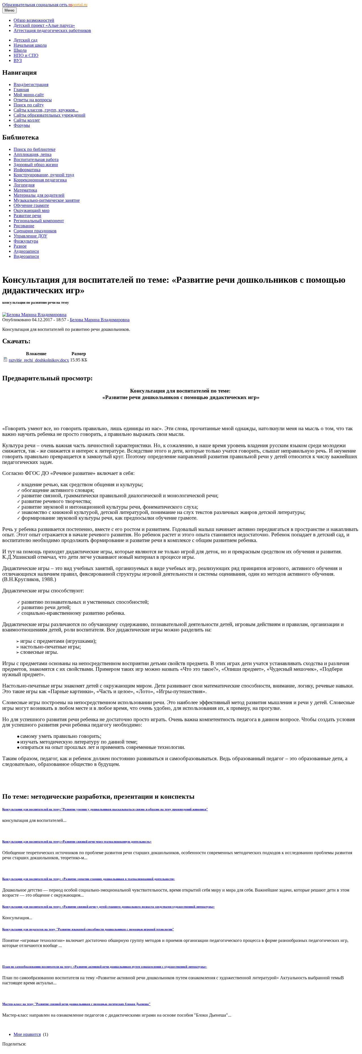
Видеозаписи (26, 256)
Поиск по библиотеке (34, 149)
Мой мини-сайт (29, 94)
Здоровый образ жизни (36, 164)
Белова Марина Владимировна (100, 319)
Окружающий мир (31, 210)
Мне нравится (27, 1034)
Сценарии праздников (35, 230)
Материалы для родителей (39, 195)
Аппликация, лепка (32, 154)
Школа (20, 50)
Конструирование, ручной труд (44, 174)
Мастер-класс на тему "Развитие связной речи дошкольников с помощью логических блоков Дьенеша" (76, 1004)
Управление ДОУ (30, 235)
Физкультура (26, 241)
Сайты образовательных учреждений (49, 115)
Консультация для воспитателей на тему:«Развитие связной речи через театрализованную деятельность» (77, 841)
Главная (21, 89)
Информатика (27, 169)
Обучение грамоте (31, 205)
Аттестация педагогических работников (52, 30)
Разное (20, 246)
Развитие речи (27, 215)
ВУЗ (18, 60)
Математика (25, 190)
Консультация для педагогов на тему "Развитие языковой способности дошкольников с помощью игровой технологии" (88, 929)
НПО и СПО (26, 55)
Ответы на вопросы (33, 99)
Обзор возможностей (34, 20)
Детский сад (25, 40)
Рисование (24, 225)
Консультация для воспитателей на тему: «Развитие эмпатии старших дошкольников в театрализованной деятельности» (88, 879)
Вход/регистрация (31, 84)
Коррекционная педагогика (40, 179)
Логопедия (24, 185)
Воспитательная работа (36, 159)
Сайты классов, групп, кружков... (46, 110)
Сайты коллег (27, 120)
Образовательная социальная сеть (44, 4)
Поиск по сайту (29, 104)
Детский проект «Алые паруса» (44, 25)
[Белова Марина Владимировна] (34, 314)
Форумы (22, 125)
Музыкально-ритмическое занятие (47, 200)
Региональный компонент (39, 220)
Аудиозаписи (26, 251)
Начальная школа (30, 45)
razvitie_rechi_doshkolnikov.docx (39, 360)
